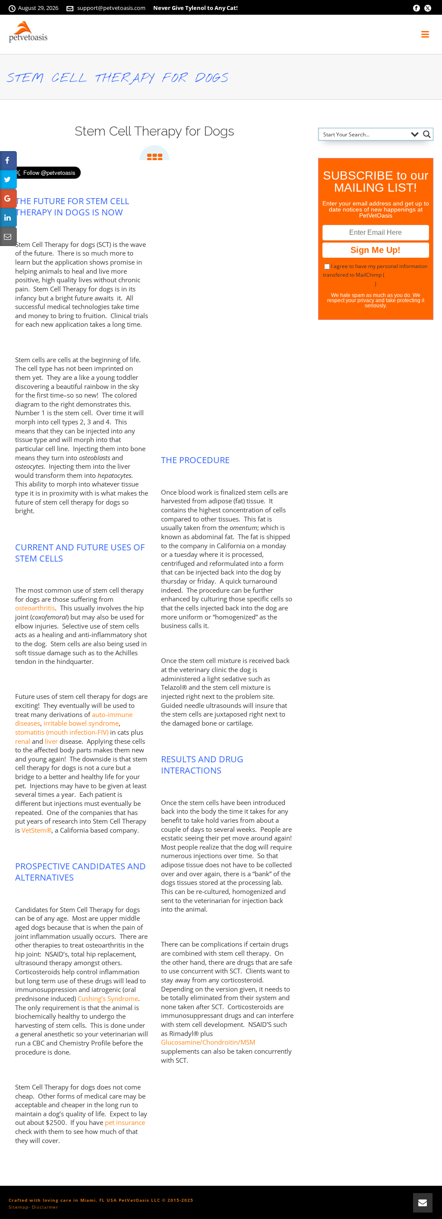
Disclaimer (45, 1207)
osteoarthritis (35, 607)
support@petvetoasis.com (111, 8)
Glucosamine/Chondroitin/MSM (208, 1042)
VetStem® (36, 830)
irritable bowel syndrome (81, 723)
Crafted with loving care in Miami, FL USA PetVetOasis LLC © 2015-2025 (101, 1200)
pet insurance (125, 1122)
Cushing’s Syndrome (108, 998)
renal (22, 741)
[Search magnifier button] (427, 134)
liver (51, 741)
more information (407, 274)
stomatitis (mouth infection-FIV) (61, 732)
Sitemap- (19, 1207)
